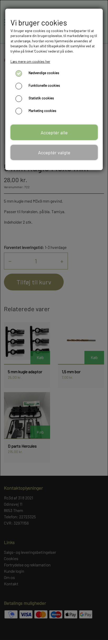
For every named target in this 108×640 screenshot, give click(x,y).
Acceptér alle (54, 132)
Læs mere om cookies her (30, 61)
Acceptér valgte (54, 152)
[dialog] (54, 320)
